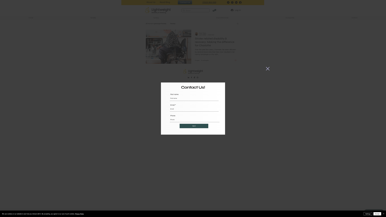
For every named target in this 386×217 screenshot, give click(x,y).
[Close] (383, 213)
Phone (172, 116)
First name (174, 94)
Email (172, 105)
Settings (368, 214)
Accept (377, 214)
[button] (267, 69)
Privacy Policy (79, 214)
